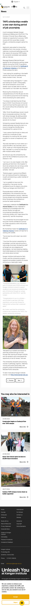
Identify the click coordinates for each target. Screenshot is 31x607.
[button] (15, 2)
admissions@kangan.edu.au (14, 563)
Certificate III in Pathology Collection (15, 67)
